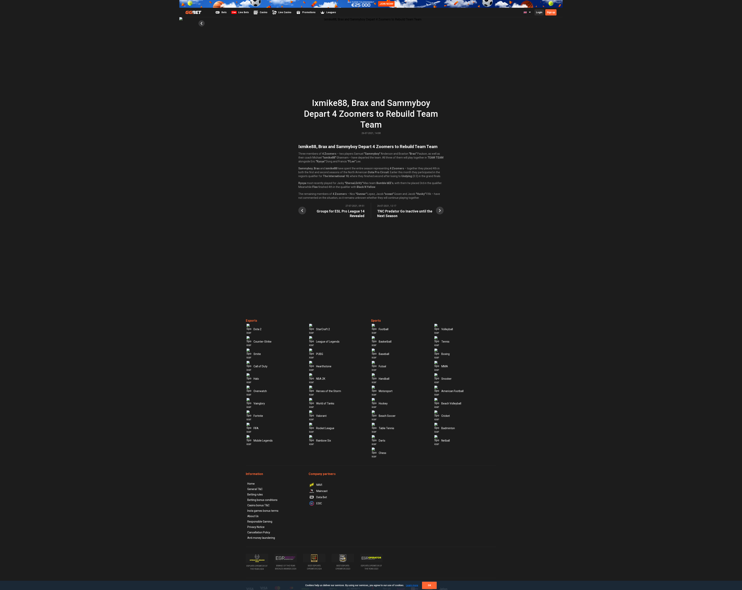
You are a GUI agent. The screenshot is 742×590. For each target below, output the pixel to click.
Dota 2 (257, 329)
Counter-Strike (262, 341)
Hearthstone (323, 366)
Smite (257, 354)
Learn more (412, 585)
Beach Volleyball (451, 403)
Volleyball (447, 329)
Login (539, 12)
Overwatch (260, 391)
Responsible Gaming (259, 521)
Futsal (382, 366)
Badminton (448, 428)
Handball (384, 378)
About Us (253, 516)
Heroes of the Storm (328, 391)
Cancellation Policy (258, 532)
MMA (444, 366)
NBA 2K (320, 378)
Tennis (445, 341)
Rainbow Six (323, 440)
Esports (251, 320)
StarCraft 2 (323, 329)
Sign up (551, 12)
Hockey (383, 403)
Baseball (384, 354)
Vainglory (259, 403)
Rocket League (325, 428)
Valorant (321, 415)
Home (251, 483)
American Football (452, 391)
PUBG (319, 354)
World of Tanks (325, 403)
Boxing (445, 354)
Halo (256, 378)
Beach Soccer (387, 415)
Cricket (445, 415)
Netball (445, 440)
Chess (382, 452)
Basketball (385, 341)
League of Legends (328, 341)
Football (383, 329)
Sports (376, 320)
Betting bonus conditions (262, 499)
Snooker (446, 378)
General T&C (255, 489)
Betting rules (255, 494)
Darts (382, 440)
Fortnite (258, 415)
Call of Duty (260, 366)
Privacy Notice (256, 527)
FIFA (256, 428)
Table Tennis (386, 428)
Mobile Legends (263, 440)
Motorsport (385, 391)
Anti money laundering (261, 537)
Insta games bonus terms (262, 510)
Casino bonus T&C (258, 505)
